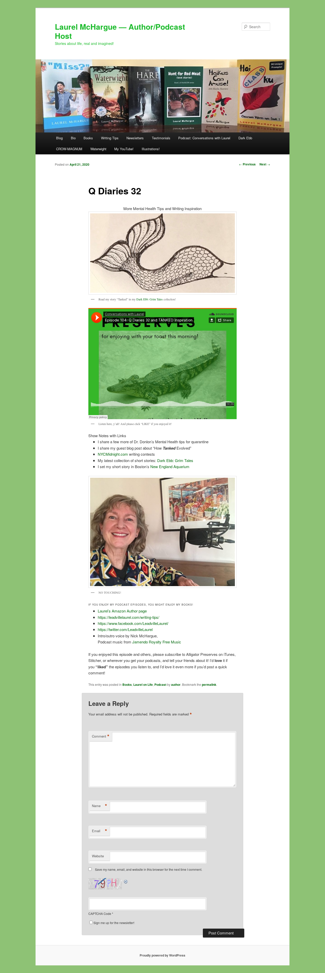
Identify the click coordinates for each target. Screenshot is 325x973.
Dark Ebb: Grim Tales (150, 299)
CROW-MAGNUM (69, 148)
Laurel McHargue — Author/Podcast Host (120, 31)
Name (99, 806)
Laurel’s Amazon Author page (122, 610)
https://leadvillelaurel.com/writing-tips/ (128, 617)
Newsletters (135, 137)
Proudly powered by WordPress (162, 955)
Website (98, 855)
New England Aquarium (169, 466)
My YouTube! (124, 148)
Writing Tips (110, 137)
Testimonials (161, 137)
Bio (73, 137)
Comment (100, 736)
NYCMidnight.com (113, 454)
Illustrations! (151, 148)
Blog (59, 137)
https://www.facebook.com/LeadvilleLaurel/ (133, 623)
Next (264, 164)
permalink (209, 684)
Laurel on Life (143, 684)
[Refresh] (126, 881)
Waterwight (98, 148)
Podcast (160, 684)
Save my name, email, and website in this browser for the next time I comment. (148, 869)
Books (88, 137)
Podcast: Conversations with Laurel (204, 137)
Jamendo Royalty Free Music (156, 641)
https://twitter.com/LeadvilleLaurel (125, 629)
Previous (247, 164)
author (176, 684)
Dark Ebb (245, 137)
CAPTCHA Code (99, 913)
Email (99, 831)
